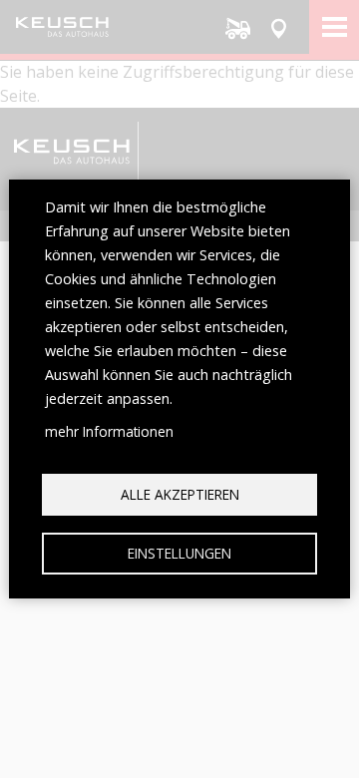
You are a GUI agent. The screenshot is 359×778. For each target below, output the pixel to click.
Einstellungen (179, 553)
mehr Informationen (109, 431)
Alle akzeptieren (180, 494)
